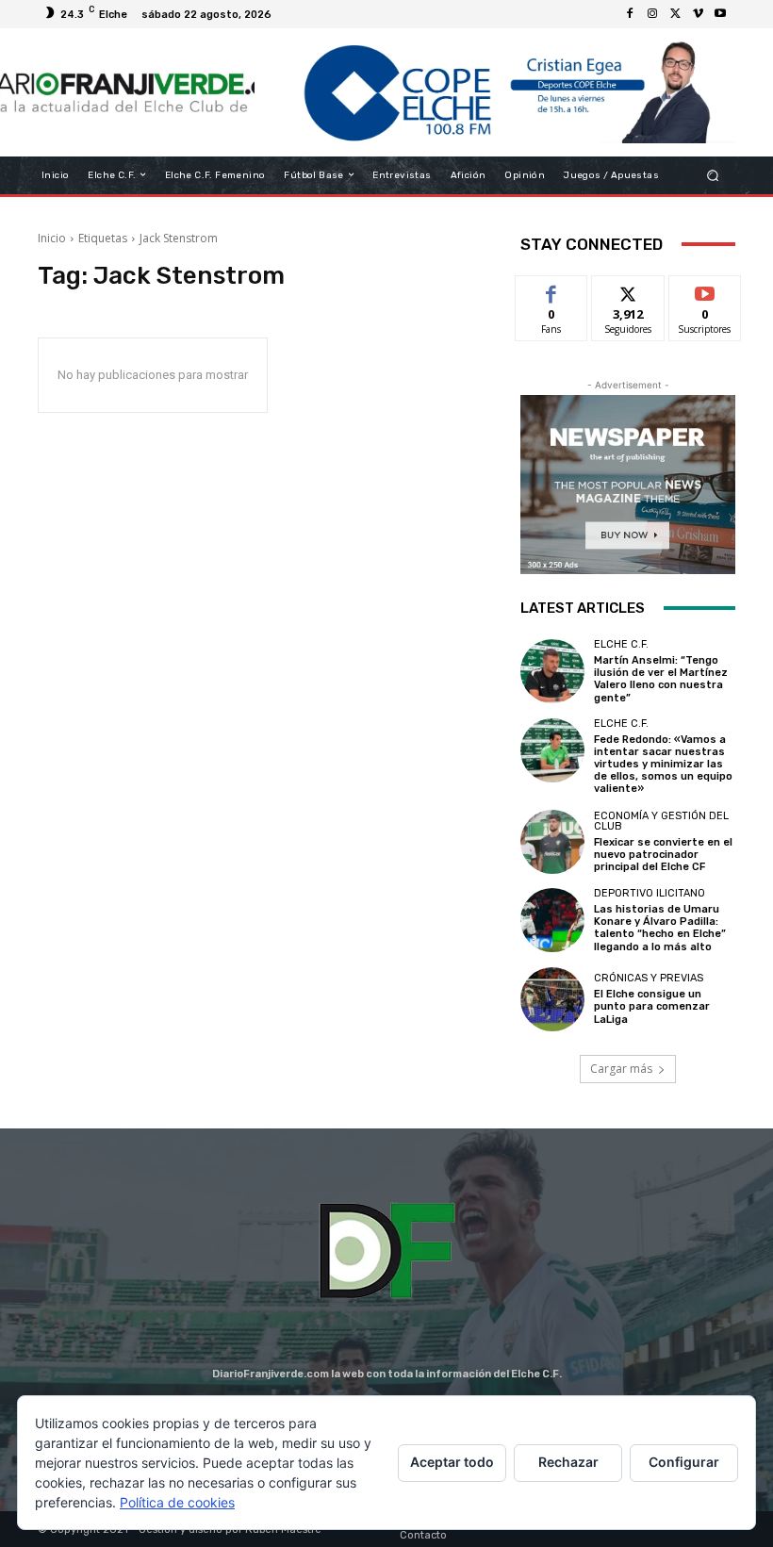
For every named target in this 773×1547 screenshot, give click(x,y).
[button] (713, 174)
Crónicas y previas (648, 978)
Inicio (52, 238)
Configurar (684, 1462)
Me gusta (552, 290)
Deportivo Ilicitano (649, 893)
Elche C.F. (621, 644)
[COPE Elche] (495, 92)
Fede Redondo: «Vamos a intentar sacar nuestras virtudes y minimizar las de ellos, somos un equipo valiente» (663, 764)
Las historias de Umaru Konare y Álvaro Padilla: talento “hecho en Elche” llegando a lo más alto (660, 928)
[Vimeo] (697, 14)
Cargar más (621, 1069)
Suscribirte (705, 290)
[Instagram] (652, 14)
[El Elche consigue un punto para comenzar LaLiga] (552, 999)
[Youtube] (720, 14)
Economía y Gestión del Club (661, 821)
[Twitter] (675, 14)
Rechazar (568, 1462)
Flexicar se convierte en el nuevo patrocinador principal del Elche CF (663, 854)
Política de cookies (177, 1502)
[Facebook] (629, 14)
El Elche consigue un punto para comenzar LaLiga (652, 1006)
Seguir (628, 290)
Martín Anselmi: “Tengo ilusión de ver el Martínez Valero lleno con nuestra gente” (661, 679)
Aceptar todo (452, 1462)
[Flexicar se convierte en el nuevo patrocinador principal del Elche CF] (552, 842)
